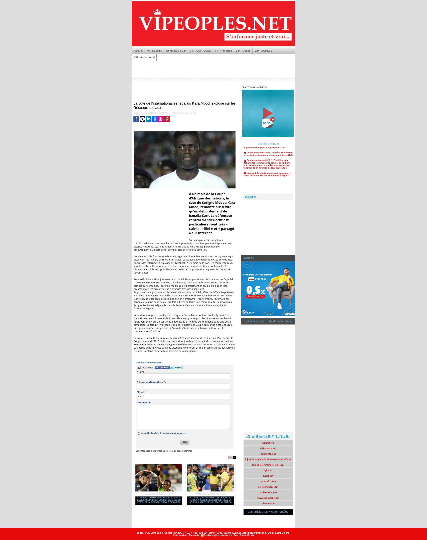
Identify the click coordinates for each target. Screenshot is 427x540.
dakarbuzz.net (268, 448)
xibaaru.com (268, 503)
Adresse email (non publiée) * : (151, 382)
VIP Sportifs (154, 50)
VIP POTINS (243, 50)
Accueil (138, 50)
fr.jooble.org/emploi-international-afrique (268, 459)
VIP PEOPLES (263, 50)
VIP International (144, 57)
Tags (236, 535)
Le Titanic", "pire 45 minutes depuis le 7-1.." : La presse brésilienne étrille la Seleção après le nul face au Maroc (210, 499)
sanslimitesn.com (268, 486)
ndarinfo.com (268, 481)
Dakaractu (268, 442)
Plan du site (194, 535)
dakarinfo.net (268, 453)
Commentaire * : (144, 402)
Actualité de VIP (176, 50)
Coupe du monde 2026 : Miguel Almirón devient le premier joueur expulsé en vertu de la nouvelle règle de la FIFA (159, 499)
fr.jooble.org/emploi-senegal (268, 464)
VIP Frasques (223, 50)
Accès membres (180, 535)
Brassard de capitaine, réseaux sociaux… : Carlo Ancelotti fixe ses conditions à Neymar (267, 162)
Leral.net (268, 475)
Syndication (209, 535)
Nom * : (140, 372)
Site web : (141, 392)
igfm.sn (268, 470)
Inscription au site (224, 535)
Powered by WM (247, 535)
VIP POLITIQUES (200, 50)
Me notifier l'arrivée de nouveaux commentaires (163, 433)
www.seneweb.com (268, 497)
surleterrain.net (268, 492)
